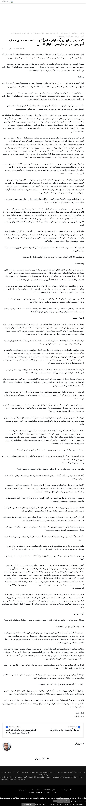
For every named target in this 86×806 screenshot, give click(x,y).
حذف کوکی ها (28, 804)
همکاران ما (39, 792)
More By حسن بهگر (42, 759)
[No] (55, 801)
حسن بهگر (79, 743)
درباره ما (54, 792)
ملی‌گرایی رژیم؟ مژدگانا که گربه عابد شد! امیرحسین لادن (21, 730)
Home (82, 33)
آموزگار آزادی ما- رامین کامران (65, 728)
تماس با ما (47, 792)
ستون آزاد (74, 33)
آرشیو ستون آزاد (65, 33)
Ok (67, 801)
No (60, 801)
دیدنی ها (31, 792)
